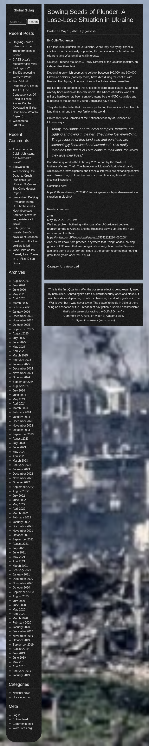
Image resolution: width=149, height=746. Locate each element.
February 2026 (22, 307)
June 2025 (19, 342)
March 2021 (20, 565)
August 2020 (21, 596)
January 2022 (21, 521)
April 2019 (19, 666)
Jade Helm (19, 250)
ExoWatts (19, 166)
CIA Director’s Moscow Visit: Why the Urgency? (25, 64)
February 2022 (22, 517)
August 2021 (21, 543)
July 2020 (19, 600)
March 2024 (20, 408)
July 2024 (19, 390)
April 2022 (19, 508)
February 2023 (22, 464)
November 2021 (23, 530)
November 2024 (23, 373)
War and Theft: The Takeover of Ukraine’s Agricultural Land (95, 166)
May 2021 (19, 557)
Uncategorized (22, 697)
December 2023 (23, 421)
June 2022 (19, 499)
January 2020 (21, 627)
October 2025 (21, 324)
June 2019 (19, 657)
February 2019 (22, 670)
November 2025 (23, 320)
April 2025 (19, 351)
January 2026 (21, 311)
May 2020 (19, 609)
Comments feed (23, 723)
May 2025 (19, 346)
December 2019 (23, 631)
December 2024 (23, 368)
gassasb (90, 31)
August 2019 (21, 648)
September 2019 (23, 644)
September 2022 (23, 486)
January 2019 (21, 675)
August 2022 (21, 491)
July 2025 (19, 338)
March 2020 (20, 618)
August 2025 (21, 333)
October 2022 (21, 482)
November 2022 (23, 478)
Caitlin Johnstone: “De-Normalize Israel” (24, 158)
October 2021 (21, 535)
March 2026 (20, 302)
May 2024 (19, 399)
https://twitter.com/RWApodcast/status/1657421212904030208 (86, 237)
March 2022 (20, 513)
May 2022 (19, 504)
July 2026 (19, 285)
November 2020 (23, 583)
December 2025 (23, 316)
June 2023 (19, 447)
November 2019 (23, 635)
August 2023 (21, 438)
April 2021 (19, 561)
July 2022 (19, 495)
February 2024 (22, 412)
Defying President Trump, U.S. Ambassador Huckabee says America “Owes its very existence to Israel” (25, 210)
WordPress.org (22, 728)
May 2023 (19, 451)
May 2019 (19, 662)
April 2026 (19, 298)
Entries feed (20, 719)
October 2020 (21, 587)
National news (21, 692)
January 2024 (21, 416)
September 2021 (23, 539)
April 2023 (19, 456)
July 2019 (19, 653)
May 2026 (19, 294)
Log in (16, 715)
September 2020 (23, 592)
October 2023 (21, 429)
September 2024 (23, 381)
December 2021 (23, 526)
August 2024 (21, 386)
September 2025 (23, 329)
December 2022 (23, 473)
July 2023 (19, 443)
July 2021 (19, 548)
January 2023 (21, 469)
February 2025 (22, 359)
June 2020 (19, 605)
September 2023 (23, 434)
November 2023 (23, 425)
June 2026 (19, 289)
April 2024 (19, 403)
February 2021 (22, 570)
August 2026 (21, 280)
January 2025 (21, 364)
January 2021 (21, 574)
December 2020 (23, 578)
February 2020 (22, 622)
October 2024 (21, 377)
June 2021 (19, 552)
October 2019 (21, 640)
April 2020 (19, 613)
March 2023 (20, 460)
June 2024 (19, 394)
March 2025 (20, 355)
